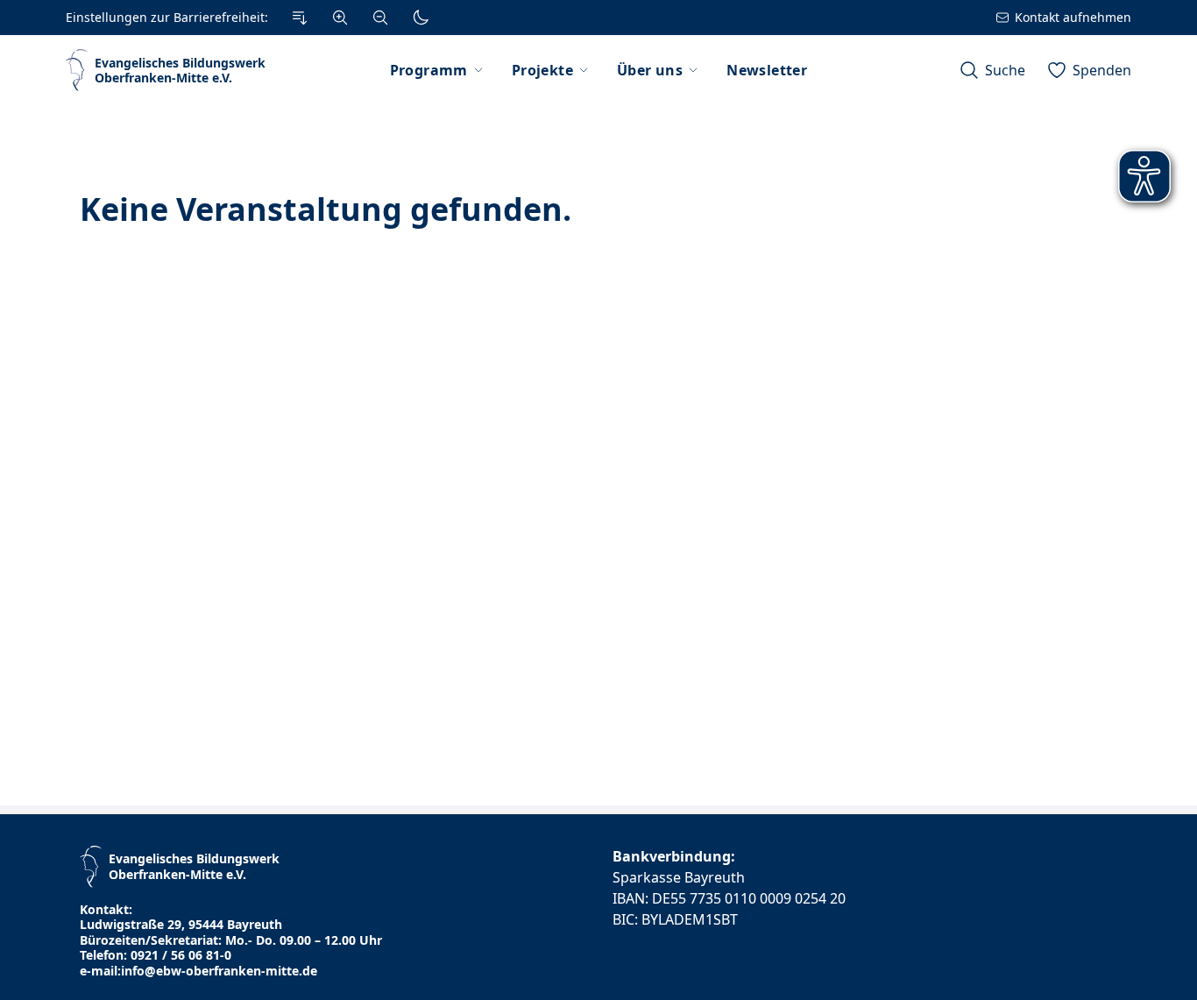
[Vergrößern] (340, 17)
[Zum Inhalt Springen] (299, 17)
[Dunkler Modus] (420, 17)
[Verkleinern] (380, 17)
